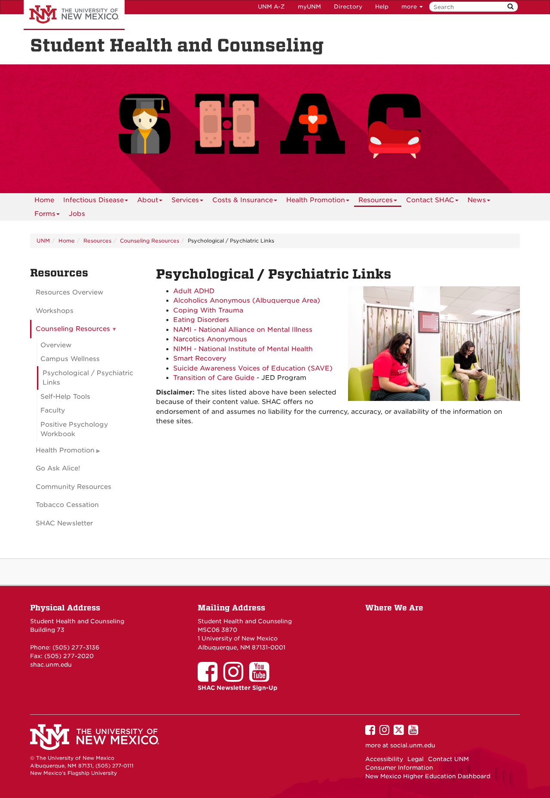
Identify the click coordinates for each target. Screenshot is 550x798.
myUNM (309, 6)
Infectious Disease (93, 200)
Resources (375, 200)
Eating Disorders (201, 320)
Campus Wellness (70, 359)
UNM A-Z (271, 6)
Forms (44, 214)
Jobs (77, 214)
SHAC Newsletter (64, 523)
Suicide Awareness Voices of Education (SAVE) (253, 368)
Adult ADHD (193, 291)
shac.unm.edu (51, 664)
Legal (415, 759)
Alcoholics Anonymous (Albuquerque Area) (246, 300)
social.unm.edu (412, 745)
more (410, 6)
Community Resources (73, 487)
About (147, 200)
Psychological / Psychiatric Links (88, 378)
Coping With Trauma (208, 310)
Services (185, 200)
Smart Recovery (199, 358)
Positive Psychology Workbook (74, 429)
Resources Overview (70, 292)
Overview (56, 345)
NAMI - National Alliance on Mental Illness (242, 330)
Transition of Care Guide (213, 378)
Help (381, 6)
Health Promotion (315, 200)
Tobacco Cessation (67, 505)
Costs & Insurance (242, 200)
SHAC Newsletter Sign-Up (238, 687)
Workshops (54, 311)
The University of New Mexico (74, 15)
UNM (43, 240)
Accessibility (384, 759)
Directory (348, 6)
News (477, 200)
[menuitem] (44, 200)
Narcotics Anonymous (210, 339)
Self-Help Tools (65, 397)
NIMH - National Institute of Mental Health (243, 349)
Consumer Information (399, 767)
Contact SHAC (430, 200)
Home (44, 200)
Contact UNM (448, 759)
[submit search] (510, 7)
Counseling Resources (149, 240)
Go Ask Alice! (58, 468)
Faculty (52, 410)
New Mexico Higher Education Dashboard (427, 776)
